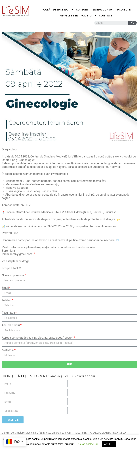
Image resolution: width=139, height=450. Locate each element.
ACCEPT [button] (109, 444)
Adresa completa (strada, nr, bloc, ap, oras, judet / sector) (37, 337)
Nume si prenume (13, 275)
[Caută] (132, 23)
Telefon (6, 300)
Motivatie (8, 350)
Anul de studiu (11, 325)
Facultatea (8, 312)
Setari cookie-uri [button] (88, 443)
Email (5, 287)
